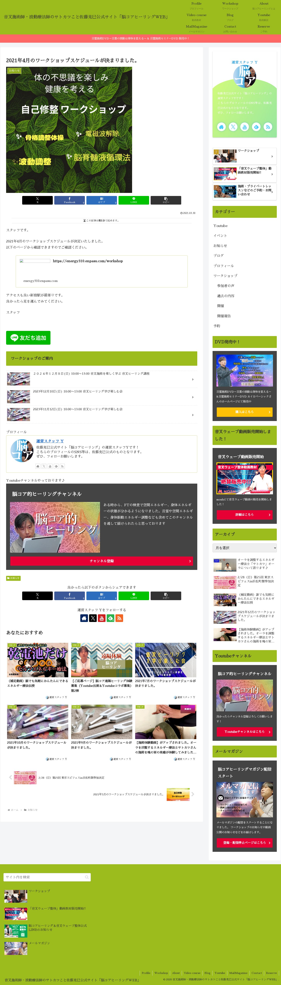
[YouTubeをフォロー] (50, 466)
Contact (257, 973)
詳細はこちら (245, 514)
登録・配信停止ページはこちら (244, 842)
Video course (192, 973)
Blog (207, 973)
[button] (166, 200)
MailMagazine (238, 973)
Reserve (271, 973)
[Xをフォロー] (43, 466)
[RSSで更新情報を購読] (62, 466)
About (176, 973)
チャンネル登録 (102, 561)
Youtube (219, 973)
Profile (146, 973)
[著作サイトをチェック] (37, 466)
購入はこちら (245, 411)
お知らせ (14, 578)
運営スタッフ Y (50, 441)
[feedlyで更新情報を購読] (56, 466)
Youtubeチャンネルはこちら (245, 731)
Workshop (161, 973)
